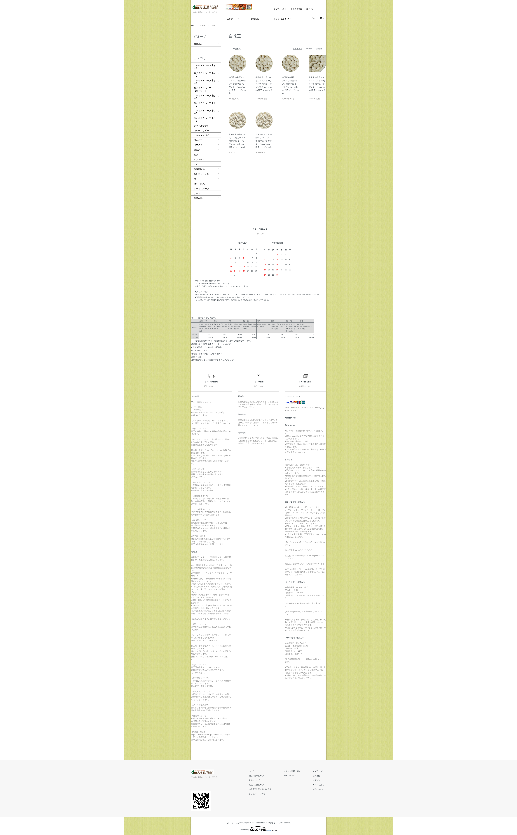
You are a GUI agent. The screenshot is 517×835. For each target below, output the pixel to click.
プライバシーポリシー (258, 793)
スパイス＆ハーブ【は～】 (204, 97)
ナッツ (197, 193)
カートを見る (318, 784)
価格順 (309, 48)
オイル (197, 164)
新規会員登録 (296, 9)
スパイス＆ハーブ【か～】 (204, 74)
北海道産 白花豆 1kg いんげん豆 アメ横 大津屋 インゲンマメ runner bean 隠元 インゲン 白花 (264, 140)
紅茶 (196, 154)
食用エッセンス (201, 173)
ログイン (310, 9)
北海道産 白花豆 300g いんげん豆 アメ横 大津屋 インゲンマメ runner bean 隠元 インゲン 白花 (237, 140)
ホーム (193, 25)
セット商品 (199, 183)
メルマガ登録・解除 (292, 771)
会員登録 (316, 775)
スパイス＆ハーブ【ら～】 (204, 119)
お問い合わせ (318, 789)
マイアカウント (280, 9)
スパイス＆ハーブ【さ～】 (204, 82)
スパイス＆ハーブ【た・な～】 (202, 89)
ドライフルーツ (201, 188)
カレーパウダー (201, 130)
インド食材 (199, 159)
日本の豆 (203, 25)
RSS (285, 775)
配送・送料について (257, 775)
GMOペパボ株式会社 (267, 823)
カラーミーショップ (233, 823)
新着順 (319, 48)
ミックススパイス (202, 135)
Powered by (244, 829)
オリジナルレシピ (281, 18)
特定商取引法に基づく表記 (260, 789)
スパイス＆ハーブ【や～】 (204, 112)
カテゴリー (231, 18)
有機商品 (198, 44)
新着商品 (255, 18)
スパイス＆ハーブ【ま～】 (204, 104)
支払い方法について (257, 784)
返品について (254, 780)
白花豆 (212, 25)
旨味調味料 (199, 169)
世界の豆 (198, 144)
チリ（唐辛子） (201, 125)
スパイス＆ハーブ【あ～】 (204, 67)
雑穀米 (197, 149)
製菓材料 (198, 198)
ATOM (291, 775)
